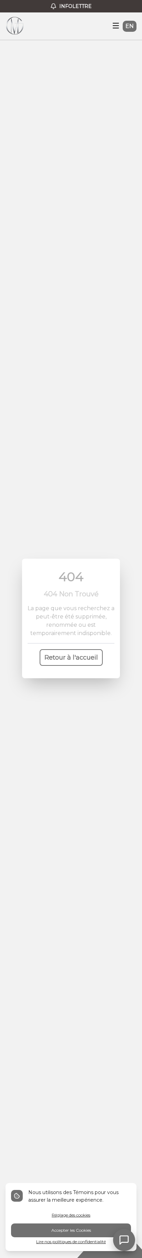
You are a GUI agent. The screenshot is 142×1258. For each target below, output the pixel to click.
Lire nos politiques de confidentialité (71, 1241)
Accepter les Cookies (71, 1230)
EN (129, 26)
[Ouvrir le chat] (124, 1240)
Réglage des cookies (71, 1215)
